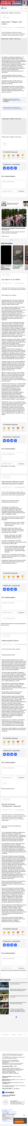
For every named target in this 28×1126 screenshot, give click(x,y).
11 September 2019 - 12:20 (7, 27)
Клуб (4, 783)
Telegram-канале (16, 100)
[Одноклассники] (8, 168)
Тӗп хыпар (6, 17)
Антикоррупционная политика (7, 1110)
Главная (13, 1034)
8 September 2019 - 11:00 (7, 487)
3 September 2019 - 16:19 (7, 809)
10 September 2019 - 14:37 (7, 283)
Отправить (21, 191)
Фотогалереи (5, 1034)
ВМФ (4, 144)
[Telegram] (11, 168)
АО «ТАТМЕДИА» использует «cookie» (9, 1112)
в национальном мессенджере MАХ (12, 108)
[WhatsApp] (15, 168)
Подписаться (19, 1121)
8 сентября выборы (9, 618)
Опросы (20, 1034)
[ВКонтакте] (4, 168)
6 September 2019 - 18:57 (7, 644)
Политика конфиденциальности (7, 1120)
